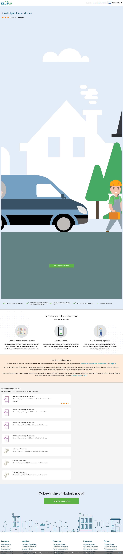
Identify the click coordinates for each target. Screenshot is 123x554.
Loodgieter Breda (27, 549)
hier (58, 553)
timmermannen (102, 363)
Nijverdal (74, 375)
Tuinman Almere (109, 544)
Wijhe (85, 375)
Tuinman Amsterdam (110, 549)
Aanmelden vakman (100, 3)
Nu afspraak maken (61, 265)
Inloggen (89, 3)
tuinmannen (84, 363)
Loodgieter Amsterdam (29, 546)
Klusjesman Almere (89, 544)
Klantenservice (6, 544)
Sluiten (120, 553)
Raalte (80, 375)
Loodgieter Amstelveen (29, 544)
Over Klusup (5, 546)
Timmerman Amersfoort (60, 546)
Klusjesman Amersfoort (90, 546)
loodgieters (112, 363)
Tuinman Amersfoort (110, 546)
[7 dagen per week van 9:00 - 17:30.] (83, 3)
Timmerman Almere (59, 544)
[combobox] (115, 2)
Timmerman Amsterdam (60, 549)
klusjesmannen (92, 363)
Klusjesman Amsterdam (90, 549)
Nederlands (115, 3)
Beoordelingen (5, 549)
